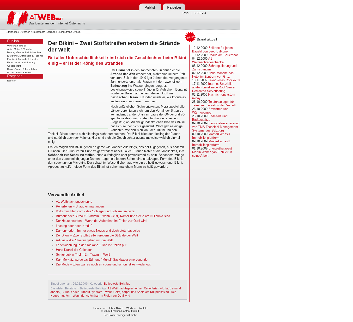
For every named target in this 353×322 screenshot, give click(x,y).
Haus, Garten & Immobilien (22, 69)
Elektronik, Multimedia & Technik (25, 55)
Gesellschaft (14, 65)
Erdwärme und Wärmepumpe (210, 110)
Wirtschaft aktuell (16, 45)
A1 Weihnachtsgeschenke (74, 201)
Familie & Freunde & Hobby (22, 59)
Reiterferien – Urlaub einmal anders (80, 206)
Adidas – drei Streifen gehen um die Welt (84, 240)
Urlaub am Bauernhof (223, 55)
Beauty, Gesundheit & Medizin (24, 52)
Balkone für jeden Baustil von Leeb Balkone (212, 49)
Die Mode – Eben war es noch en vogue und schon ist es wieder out (103, 264)
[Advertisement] (78, 98)
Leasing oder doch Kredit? (74, 226)
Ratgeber (174, 7)
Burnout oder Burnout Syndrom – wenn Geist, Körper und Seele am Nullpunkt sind (113, 216)
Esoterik (11, 80)
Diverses (25, 31)
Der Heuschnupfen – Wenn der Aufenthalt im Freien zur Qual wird (101, 221)
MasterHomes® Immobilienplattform (211, 135)
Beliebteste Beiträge (43, 31)
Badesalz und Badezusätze (209, 117)
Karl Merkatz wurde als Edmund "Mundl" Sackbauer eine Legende (101, 259)
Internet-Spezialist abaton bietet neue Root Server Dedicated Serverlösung (213, 87)
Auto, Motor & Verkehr (19, 49)
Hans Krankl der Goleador (74, 250)
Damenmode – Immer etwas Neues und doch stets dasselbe (98, 230)
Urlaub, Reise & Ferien (19, 72)
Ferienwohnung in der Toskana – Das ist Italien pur (91, 245)
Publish (150, 7)
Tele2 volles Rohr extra (224, 80)
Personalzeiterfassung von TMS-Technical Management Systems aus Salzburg (215, 126)
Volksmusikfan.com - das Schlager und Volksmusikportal (95, 211)
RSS (186, 13)
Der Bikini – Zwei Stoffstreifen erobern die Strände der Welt (97, 235)
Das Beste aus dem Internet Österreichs (57, 23)
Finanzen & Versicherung (21, 62)
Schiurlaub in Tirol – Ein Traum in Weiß (83, 254)
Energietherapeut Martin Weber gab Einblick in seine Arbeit (212, 152)
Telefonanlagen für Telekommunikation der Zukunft (214, 103)
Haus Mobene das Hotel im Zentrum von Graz (213, 74)
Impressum (99, 308)
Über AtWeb (116, 308)
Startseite (12, 31)
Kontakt (200, 13)
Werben (130, 308)
